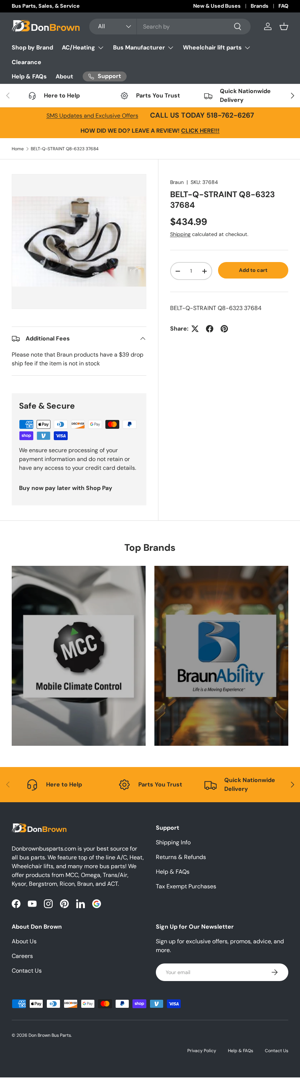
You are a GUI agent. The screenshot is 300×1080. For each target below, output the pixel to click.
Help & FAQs (29, 76)
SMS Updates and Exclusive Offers (92, 115)
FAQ (283, 6)
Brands (260, 6)
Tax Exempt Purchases (186, 886)
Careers (22, 956)
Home (18, 149)
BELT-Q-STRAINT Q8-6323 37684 (64, 149)
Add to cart (253, 270)
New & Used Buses (217, 6)
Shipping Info (173, 842)
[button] (284, 26)
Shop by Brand (32, 47)
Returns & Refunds (181, 857)
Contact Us (27, 970)
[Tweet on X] (195, 328)
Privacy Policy (201, 1051)
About (64, 76)
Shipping (180, 234)
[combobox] (170, 26)
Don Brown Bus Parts (50, 1035)
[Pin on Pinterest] (224, 328)
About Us (24, 941)
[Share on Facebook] (209, 328)
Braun (177, 182)
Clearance (26, 62)
